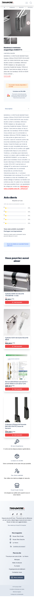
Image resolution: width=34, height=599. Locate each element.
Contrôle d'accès (9, 53)
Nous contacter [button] (18, 577)
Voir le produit (18, 302)
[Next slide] (28, 23)
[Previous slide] (5, 23)
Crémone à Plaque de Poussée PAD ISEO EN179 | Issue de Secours (15, 426)
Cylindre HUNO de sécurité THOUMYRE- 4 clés (14, 294)
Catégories (12, 7)
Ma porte (21, 7)
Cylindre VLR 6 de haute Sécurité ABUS (16, 338)
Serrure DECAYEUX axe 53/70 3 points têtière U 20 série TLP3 (16, 382)
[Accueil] (4, 7)
